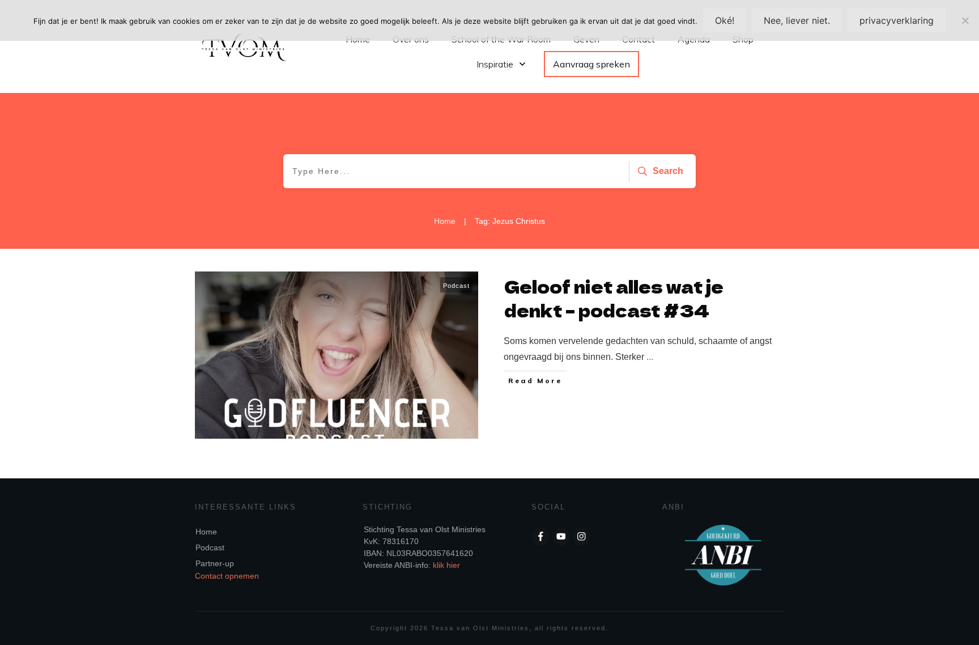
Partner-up (214, 563)
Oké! (724, 20)
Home (206, 531)
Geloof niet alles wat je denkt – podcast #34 (613, 298)
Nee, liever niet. (797, 20)
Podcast (456, 285)
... (649, 357)
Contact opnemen (227, 575)
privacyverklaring (896, 20)
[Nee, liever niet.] (965, 20)
